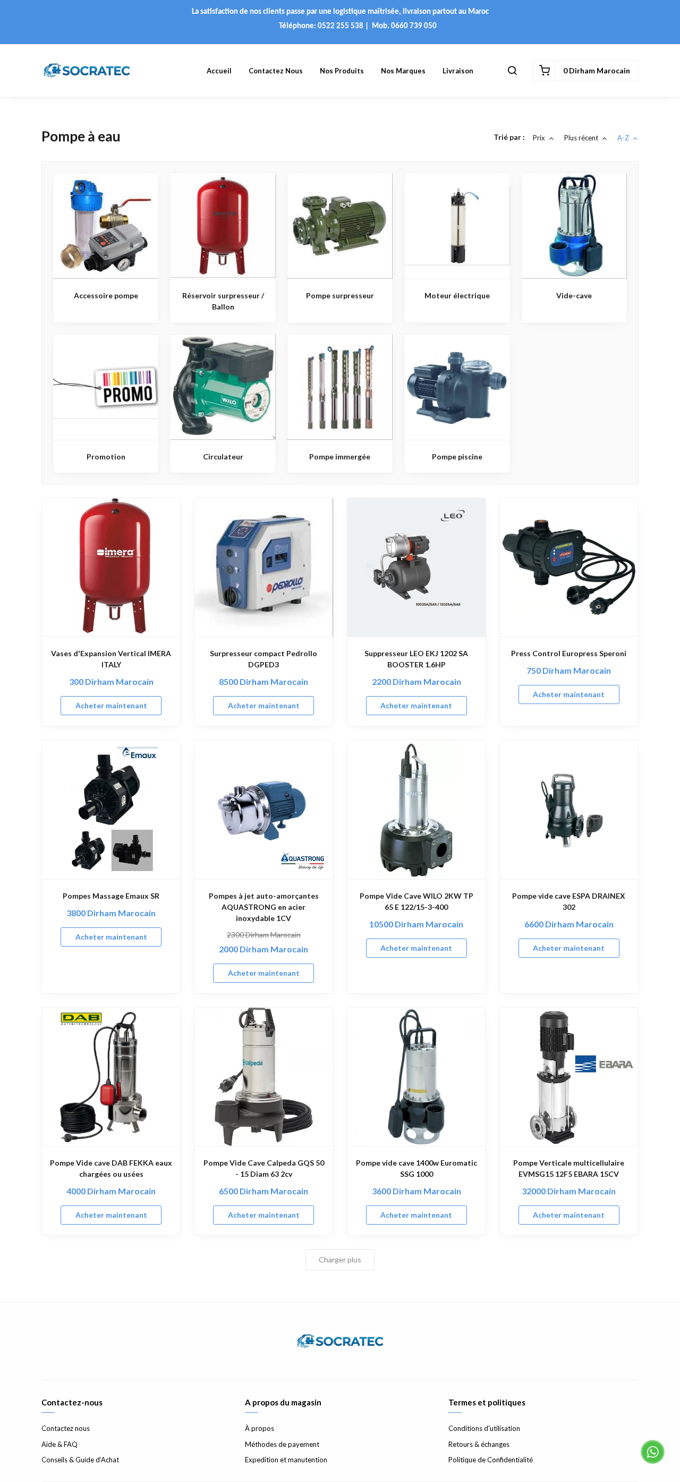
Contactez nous (276, 70)
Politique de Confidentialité (490, 1459)
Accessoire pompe (106, 295)
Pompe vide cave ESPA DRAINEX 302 (568, 901)
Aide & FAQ (59, 1444)
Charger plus (340, 1259)
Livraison (458, 70)
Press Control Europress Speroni (568, 653)
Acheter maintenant (111, 705)
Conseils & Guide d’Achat (80, 1459)
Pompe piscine (457, 456)
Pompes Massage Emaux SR (111, 895)
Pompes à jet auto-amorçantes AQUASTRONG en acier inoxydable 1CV (264, 907)
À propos (259, 1428)
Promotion (106, 456)
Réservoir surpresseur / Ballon (223, 301)
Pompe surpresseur (340, 295)
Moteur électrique (457, 295)
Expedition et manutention (286, 1459)
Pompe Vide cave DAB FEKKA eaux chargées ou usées (111, 1168)
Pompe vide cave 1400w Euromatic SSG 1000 (416, 1168)
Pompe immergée (339, 456)
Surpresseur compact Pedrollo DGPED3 (263, 659)
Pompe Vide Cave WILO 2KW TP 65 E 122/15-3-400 (416, 901)
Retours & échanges (478, 1444)
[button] (512, 70)
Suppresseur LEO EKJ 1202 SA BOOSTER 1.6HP (416, 659)
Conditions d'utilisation (484, 1428)
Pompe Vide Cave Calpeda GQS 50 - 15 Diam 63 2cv (263, 1168)
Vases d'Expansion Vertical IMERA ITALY (111, 659)
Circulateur (223, 456)
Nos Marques (403, 70)
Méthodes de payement (282, 1444)
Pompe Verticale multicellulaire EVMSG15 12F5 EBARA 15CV (568, 1168)
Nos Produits (342, 70)
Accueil (219, 70)
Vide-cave (574, 295)
